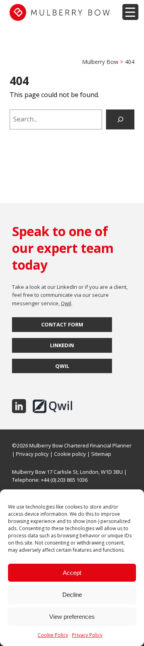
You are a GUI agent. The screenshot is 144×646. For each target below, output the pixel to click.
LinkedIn (62, 345)
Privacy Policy (87, 635)
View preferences (72, 616)
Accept (72, 572)
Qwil (66, 303)
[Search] (120, 119)
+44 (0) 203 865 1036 (64, 479)
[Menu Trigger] (130, 12)
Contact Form (62, 324)
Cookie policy (70, 453)
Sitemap (101, 453)
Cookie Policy (53, 635)
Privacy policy (32, 453)
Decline (72, 594)
